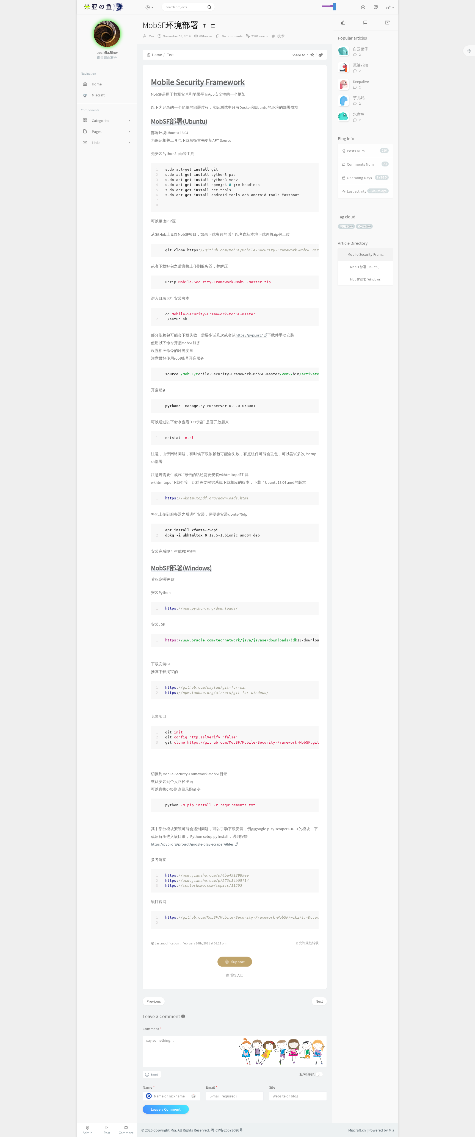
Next (319, 1001)
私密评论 (307, 1074)
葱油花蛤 (360, 65)
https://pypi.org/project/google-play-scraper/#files (192, 844)
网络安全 (346, 226)
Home (157, 54)
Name (149, 1087)
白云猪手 (360, 48)
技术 (281, 36)
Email (211, 1087)
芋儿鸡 (358, 97)
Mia (151, 36)
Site (272, 1087)
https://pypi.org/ (249, 335)
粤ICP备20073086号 (227, 1130)
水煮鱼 (358, 114)
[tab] (343, 22)
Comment (152, 1028)
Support (237, 961)
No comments (231, 36)
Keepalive (361, 81)
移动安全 (364, 226)
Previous (154, 1001)
